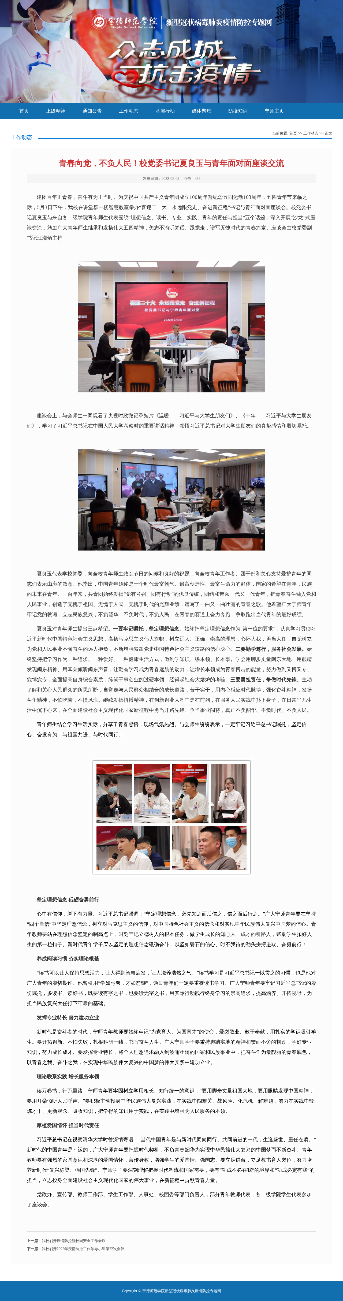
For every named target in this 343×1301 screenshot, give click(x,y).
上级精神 (55, 111)
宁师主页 (274, 111)
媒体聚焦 (201, 111)
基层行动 (165, 111)
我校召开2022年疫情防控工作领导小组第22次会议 (75, 1249)
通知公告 (92, 111)
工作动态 (128, 111)
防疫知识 (238, 111)
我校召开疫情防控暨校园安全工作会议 (66, 1241)
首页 (24, 111)
